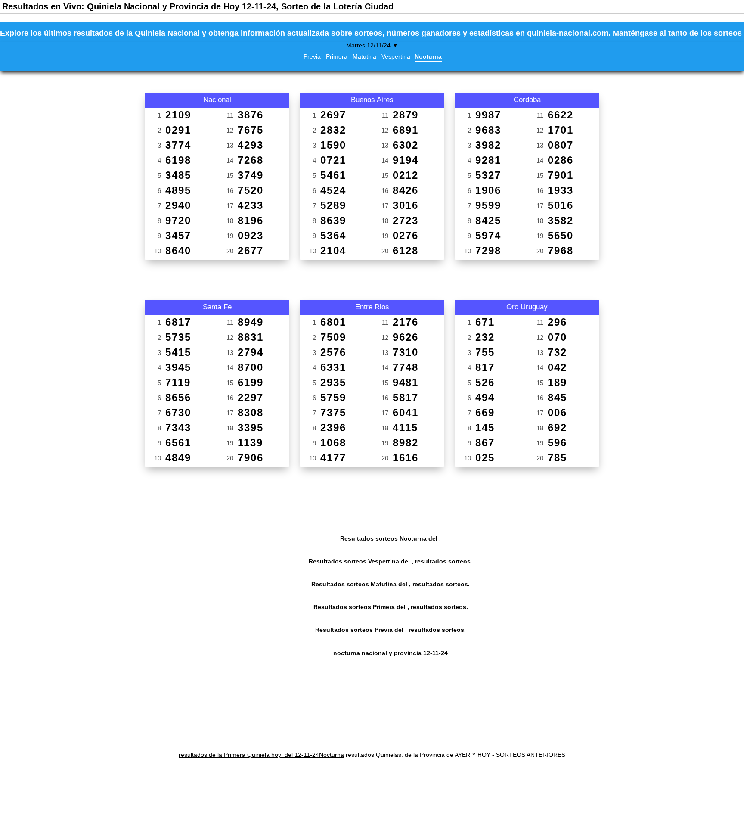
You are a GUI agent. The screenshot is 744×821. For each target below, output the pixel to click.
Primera (336, 56)
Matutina (364, 56)
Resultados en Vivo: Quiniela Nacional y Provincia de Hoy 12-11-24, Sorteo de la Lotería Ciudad (198, 6)
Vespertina (395, 56)
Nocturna (428, 56)
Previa (312, 56)
